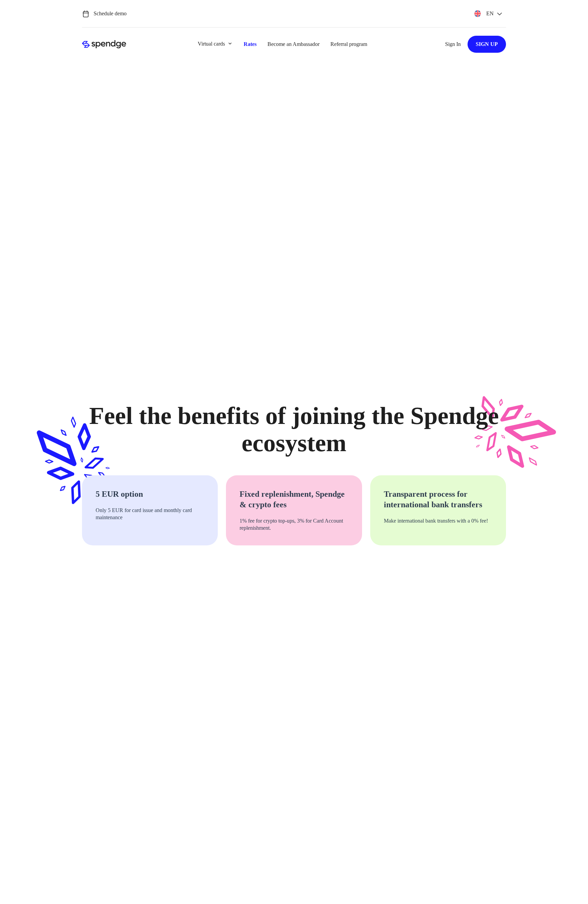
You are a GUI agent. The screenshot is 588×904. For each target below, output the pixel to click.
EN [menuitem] (490, 13)
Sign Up (487, 44)
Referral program (348, 44)
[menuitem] (488, 13)
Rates (250, 44)
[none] (488, 13)
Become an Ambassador (293, 44)
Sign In (453, 44)
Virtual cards (211, 44)
